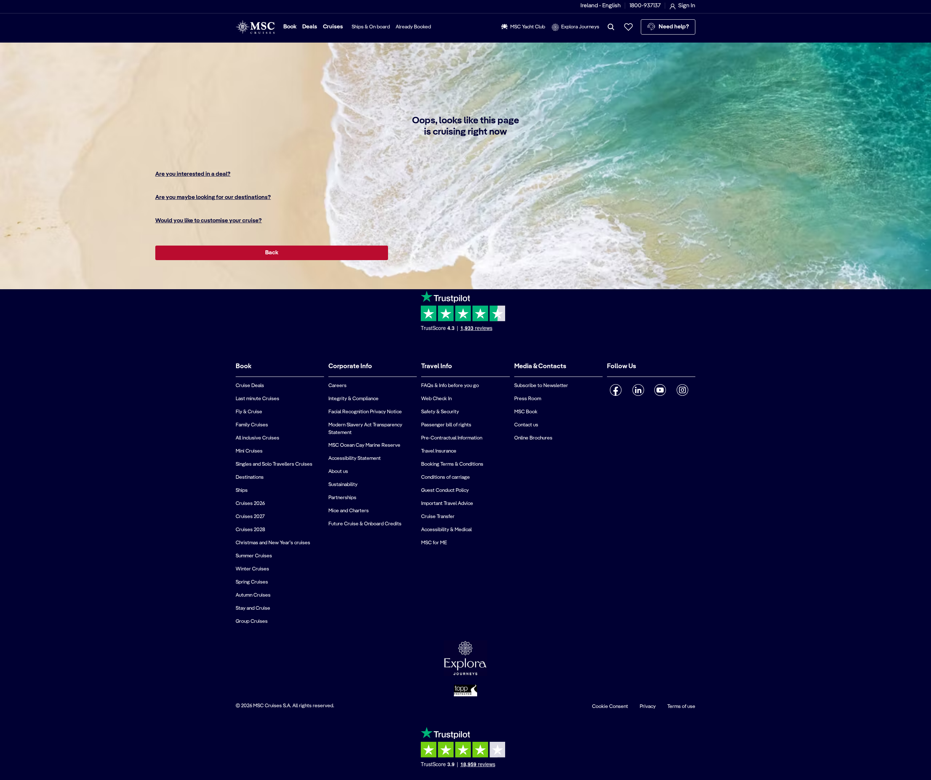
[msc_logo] (255, 27)
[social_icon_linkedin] (638, 390)
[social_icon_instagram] (682, 390)
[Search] (611, 27)
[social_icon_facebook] (616, 390)
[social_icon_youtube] (660, 390)
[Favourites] (628, 27)
